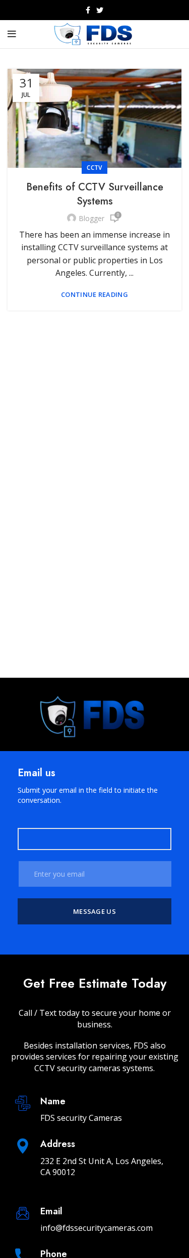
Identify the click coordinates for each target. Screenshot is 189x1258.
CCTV (94, 167)
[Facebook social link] (88, 10)
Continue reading (94, 294)
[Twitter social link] (99, 10)
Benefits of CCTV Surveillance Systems (94, 194)
